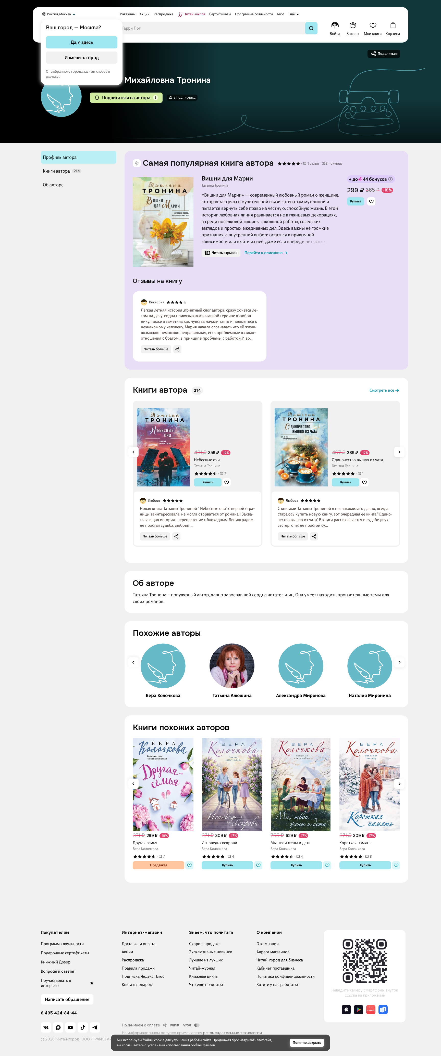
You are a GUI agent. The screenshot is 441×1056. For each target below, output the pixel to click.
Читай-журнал (202, 968)
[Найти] (311, 28)
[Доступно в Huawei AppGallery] (370, 1009)
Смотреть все (382, 390)
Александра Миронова (301, 695)
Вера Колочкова (163, 695)
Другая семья (145, 842)
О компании (267, 943)
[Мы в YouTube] (70, 1027)
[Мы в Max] (58, 1027)
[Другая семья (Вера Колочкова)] (163, 784)
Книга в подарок (137, 984)
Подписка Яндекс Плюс (143, 976)
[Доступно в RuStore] (383, 1009)
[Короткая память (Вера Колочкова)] (369, 784)
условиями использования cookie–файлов (181, 1045)
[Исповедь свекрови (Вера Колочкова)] (232, 784)
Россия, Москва (59, 14)
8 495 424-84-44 (59, 1013)
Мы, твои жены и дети (291, 842)
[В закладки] (371, 201)
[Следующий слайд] (399, 452)
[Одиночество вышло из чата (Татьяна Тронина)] (301, 445)
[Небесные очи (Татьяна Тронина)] (163, 445)
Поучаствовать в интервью (56, 983)
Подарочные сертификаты (65, 952)
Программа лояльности (62, 943)
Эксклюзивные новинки (210, 951)
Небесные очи (207, 459)
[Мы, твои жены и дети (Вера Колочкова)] (301, 784)
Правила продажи (138, 968)
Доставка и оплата (138, 943)
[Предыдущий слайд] (133, 452)
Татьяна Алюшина (232, 695)
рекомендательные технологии (232, 1032)
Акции (127, 951)
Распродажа (133, 960)
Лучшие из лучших (206, 960)
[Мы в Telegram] (95, 1027)
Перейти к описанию (263, 252)
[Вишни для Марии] (163, 222)
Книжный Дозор (55, 962)
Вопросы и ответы (57, 971)
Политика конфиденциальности (285, 976)
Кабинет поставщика (275, 968)
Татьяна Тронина (215, 186)
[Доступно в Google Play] (358, 1009)
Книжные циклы (203, 976)
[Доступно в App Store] (346, 1009)
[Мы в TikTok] (83, 1027)
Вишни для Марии (227, 178)
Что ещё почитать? (206, 984)
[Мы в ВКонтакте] (46, 1027)
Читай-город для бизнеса (279, 960)
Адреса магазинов (272, 951)
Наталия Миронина (370, 695)
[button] (155, 98)
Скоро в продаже (204, 943)
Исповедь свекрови (219, 842)
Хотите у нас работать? (277, 984)
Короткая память (355, 842)
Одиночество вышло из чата (357, 459)
